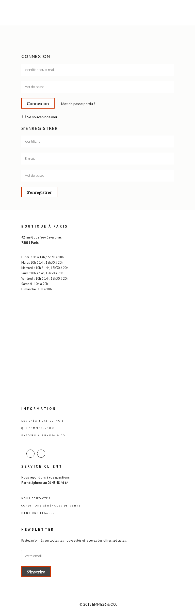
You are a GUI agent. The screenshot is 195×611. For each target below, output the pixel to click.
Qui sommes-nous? (38, 428)
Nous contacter (36, 498)
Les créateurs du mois (42, 420)
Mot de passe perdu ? (78, 103)
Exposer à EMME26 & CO (43, 435)
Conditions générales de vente (51, 505)
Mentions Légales (38, 513)
